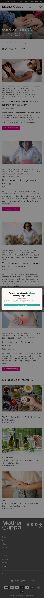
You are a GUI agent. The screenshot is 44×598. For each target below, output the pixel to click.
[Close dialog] (41, 289)
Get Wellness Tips (22, 305)
